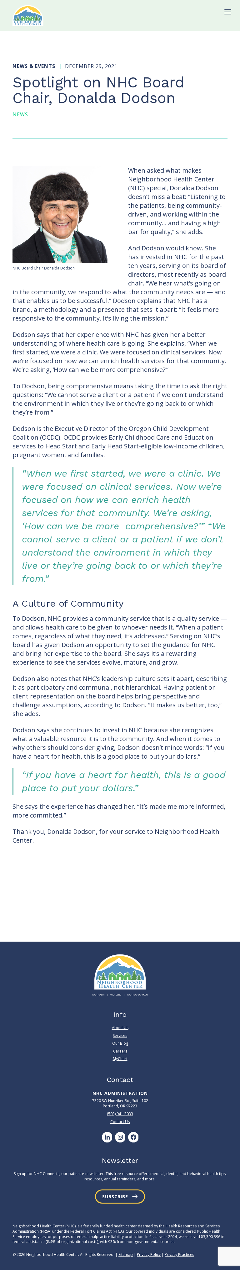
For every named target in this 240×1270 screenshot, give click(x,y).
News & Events (34, 66)
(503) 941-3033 (120, 1113)
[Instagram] (120, 1137)
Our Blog (120, 1043)
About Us (120, 1027)
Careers (120, 1051)
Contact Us (120, 1121)
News (20, 114)
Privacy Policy (149, 1254)
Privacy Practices (179, 1254)
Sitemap (125, 1254)
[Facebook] (133, 1137)
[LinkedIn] (107, 1137)
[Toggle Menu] (228, 12)
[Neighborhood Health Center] (27, 15)
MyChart (120, 1058)
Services (120, 1035)
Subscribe (115, 1196)
